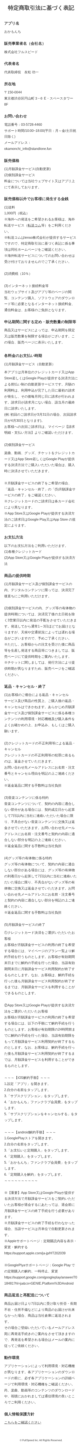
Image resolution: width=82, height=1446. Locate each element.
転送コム (34, 225)
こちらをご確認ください (22, 1422)
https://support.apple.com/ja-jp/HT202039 (35, 1253)
